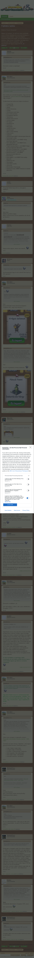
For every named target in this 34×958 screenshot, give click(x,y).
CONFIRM (10, 504)
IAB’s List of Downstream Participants (19, 471)
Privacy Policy (26, 510)
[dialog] (17, 479)
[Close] (30, 447)
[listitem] (17, 475)
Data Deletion (8, 510)
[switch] (28, 479)
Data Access (17, 510)
